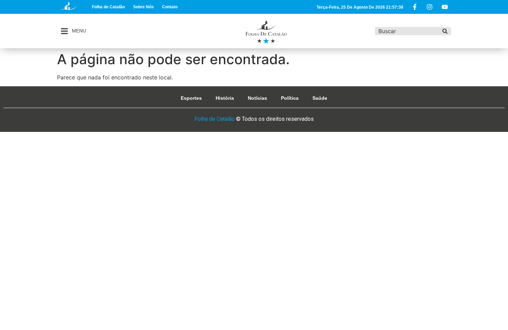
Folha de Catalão (108, 6)
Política (290, 98)
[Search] (445, 31)
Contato (170, 6)
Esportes (191, 98)
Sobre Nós (143, 6)
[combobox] (407, 31)
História (225, 98)
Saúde (319, 98)
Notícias (257, 98)
